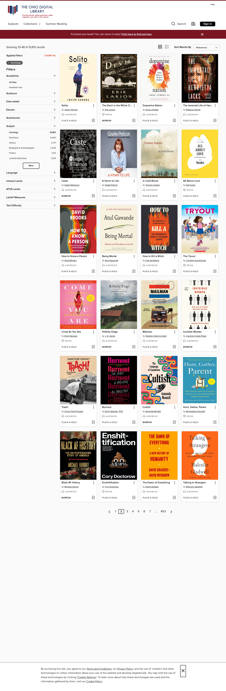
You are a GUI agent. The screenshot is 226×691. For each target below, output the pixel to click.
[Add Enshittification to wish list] (134, 498)
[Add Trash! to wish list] (93, 422)
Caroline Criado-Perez (196, 336)
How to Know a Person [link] (74, 256)
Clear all (50, 55)
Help (212, 4)
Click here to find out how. (136, 34)
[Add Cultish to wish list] (174, 422)
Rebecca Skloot (193, 109)
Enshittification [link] (110, 482)
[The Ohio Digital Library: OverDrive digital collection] (30, 11)
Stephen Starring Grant (156, 336)
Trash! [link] (65, 407)
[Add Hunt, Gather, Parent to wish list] (215, 422)
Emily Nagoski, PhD (114, 411)
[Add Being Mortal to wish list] (134, 271)
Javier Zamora (71, 109)
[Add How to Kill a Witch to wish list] (174, 271)
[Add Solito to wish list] (93, 121)
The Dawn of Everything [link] (156, 482)
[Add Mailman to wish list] (174, 347)
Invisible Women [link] (192, 331)
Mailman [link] (147, 331)
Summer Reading (56, 24)
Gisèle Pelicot (111, 185)
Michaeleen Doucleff (195, 411)
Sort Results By (182, 47)
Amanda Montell (153, 411)
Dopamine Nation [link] (152, 105)
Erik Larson (110, 109)
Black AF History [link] (71, 482)
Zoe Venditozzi (152, 260)
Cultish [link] (147, 407)
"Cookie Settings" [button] (87, 677)
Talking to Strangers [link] (194, 482)
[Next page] (171, 511)
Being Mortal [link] (109, 256)
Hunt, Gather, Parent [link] (194, 407)
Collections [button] (31, 24)
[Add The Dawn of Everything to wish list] (174, 498)
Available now (15, 87)
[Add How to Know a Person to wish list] (93, 271)
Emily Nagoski (70, 336)
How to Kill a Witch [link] (153, 256)
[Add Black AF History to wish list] (93, 498)
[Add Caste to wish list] (93, 196)
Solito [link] (65, 105)
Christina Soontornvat (196, 260)
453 (163, 511)
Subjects (13, 24)
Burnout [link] (106, 407)
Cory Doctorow (112, 487)
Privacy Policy (125, 669)
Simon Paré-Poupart (73, 411)
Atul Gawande (111, 260)
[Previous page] (109, 511)
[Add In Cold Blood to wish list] (174, 196)
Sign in (207, 24)
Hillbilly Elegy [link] (110, 331)
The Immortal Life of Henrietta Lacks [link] (198, 105)
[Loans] (193, 24)
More (31, 165)
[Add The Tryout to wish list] (215, 271)
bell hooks (190, 185)
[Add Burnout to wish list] (134, 422)
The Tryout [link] (189, 256)
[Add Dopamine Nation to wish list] (174, 121)
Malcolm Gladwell (194, 487)
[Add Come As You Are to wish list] (93, 347)
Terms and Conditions (99, 669)
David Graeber (152, 487)
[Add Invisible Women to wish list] (215, 347)
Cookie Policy (94, 681)
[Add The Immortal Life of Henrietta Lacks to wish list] (215, 121)
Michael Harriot (71, 487)
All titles (13, 82)
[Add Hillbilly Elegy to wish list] (134, 347)
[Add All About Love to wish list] (215, 196)
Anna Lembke (151, 109)
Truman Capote (152, 185)
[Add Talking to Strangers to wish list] (215, 498)
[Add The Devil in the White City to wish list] (134, 121)
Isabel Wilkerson (71, 185)
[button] (178, 24)
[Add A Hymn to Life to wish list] (134, 196)
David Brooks (70, 260)
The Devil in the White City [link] (117, 105)
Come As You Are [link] (71, 331)
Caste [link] (65, 181)
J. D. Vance (110, 336)
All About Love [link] (191, 181)
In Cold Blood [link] (150, 181)
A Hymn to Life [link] (110, 181)
